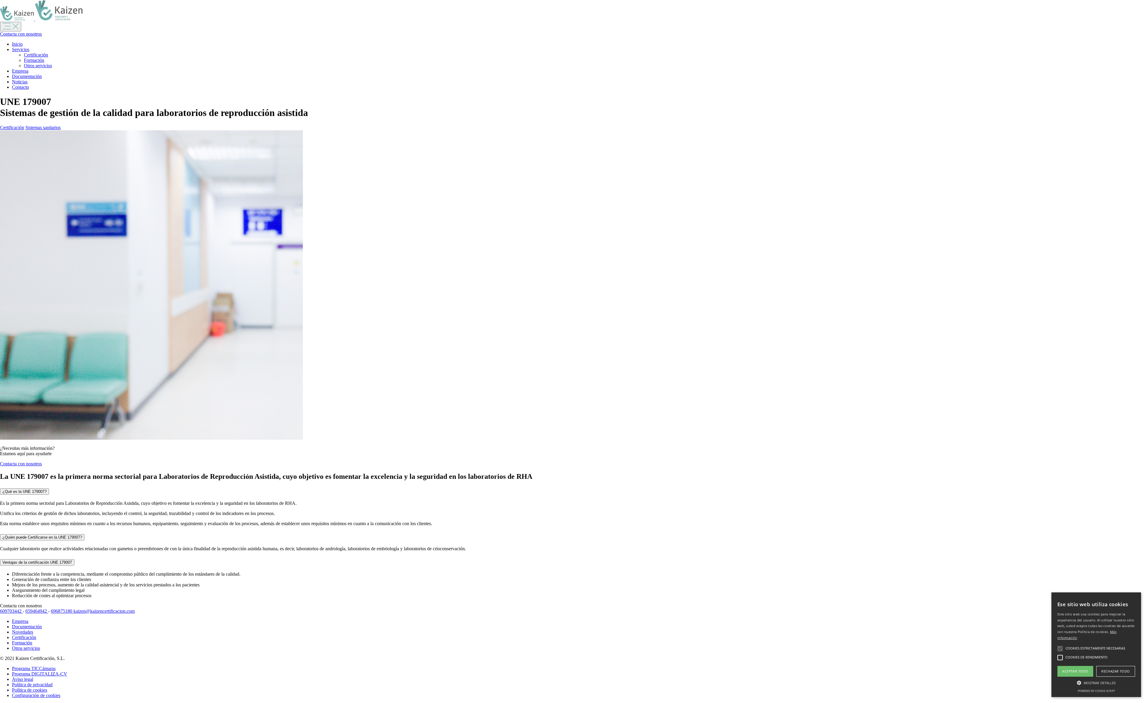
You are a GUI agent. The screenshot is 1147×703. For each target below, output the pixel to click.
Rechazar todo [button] (1115, 671)
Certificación (36, 54)
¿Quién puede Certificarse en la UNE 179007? (42, 537)
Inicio (17, 44)
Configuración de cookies (36, 695)
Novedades (22, 632)
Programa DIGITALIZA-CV (39, 673)
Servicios (20, 49)
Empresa (20, 71)
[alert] (1096, 644)
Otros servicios (38, 65)
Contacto (20, 87)
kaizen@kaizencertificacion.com (104, 611)
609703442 (11, 611)
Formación (34, 60)
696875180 (62, 611)
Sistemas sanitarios (43, 127)
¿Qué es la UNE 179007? (24, 491)
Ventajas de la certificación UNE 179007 (37, 562)
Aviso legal (22, 679)
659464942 (36, 611)
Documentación (27, 76)
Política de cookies (29, 690)
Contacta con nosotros (21, 33)
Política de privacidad (32, 684)
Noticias (19, 81)
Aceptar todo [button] (1075, 671)
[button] (1096, 682)
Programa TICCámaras (34, 668)
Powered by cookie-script (1096, 691)
